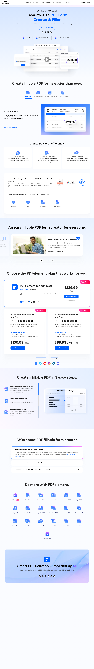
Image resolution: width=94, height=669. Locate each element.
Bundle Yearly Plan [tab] (60, 332)
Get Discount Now (71, 296)
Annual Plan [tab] (33, 289)
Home (5, 6)
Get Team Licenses (41, 357)
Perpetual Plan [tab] (24, 289)
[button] (41, 260)
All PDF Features (12, 6)
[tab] (28, 94)
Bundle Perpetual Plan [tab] (18, 332)
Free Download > (71, 300)
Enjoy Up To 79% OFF (47, 28)
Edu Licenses (54, 357)
